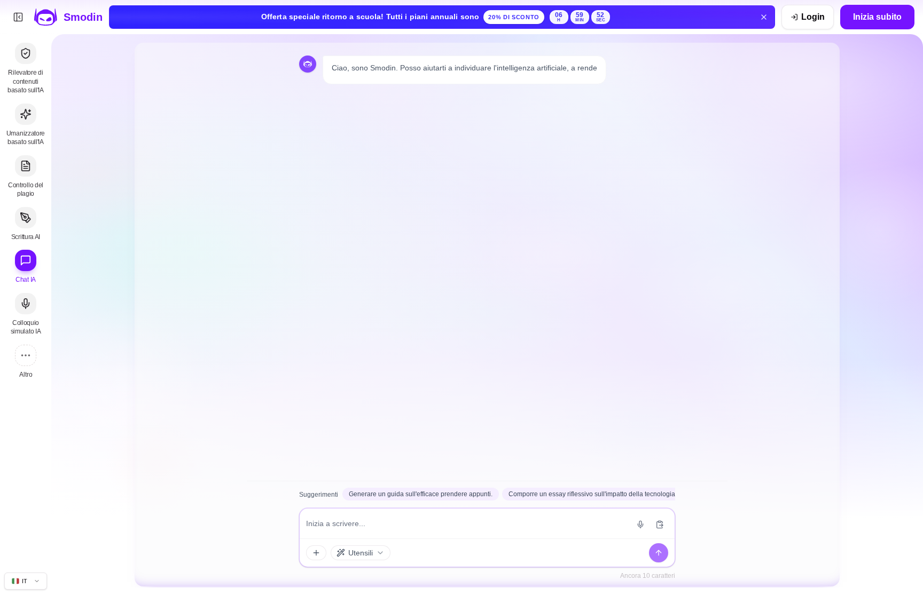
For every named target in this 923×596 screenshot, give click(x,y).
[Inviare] (658, 552)
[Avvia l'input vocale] (640, 524)
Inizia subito (877, 16)
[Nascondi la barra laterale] (18, 17)
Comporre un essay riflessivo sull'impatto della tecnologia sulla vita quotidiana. (623, 494)
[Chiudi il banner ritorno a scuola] (763, 17)
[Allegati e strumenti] (316, 552)
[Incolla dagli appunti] (659, 524)
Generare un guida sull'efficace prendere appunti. (420, 494)
